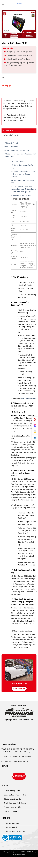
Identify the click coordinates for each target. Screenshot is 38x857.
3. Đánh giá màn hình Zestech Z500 (16, 150)
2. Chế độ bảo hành (11, 147)
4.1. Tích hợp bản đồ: (18, 162)
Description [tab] (8, 131)
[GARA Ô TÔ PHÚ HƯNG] (19, 3)
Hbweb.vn (21, 854)
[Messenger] (35, 426)
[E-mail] (35, 432)
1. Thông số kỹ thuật (11, 143)
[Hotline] (35, 420)
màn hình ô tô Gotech (28, 399)
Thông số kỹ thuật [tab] (11, 135)
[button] (3, 4)
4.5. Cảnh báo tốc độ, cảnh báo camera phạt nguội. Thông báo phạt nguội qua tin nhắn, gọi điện (23, 189)
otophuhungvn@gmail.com (18, 761)
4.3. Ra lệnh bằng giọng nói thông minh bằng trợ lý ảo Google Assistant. (23, 174)
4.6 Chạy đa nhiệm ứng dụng (21, 195)
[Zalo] (35, 437)
